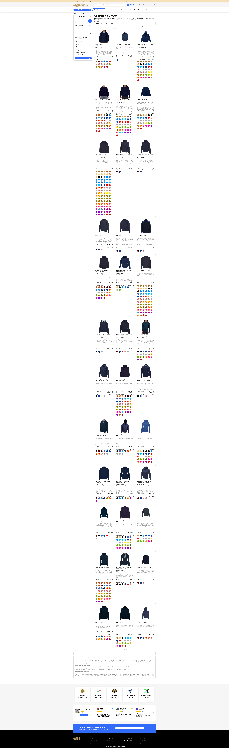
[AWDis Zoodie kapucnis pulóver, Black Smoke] (104, 287)
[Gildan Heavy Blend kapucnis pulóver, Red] (110, 61)
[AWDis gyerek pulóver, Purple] (128, 548)
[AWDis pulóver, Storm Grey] (141, 302)
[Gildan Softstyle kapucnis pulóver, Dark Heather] (151, 69)
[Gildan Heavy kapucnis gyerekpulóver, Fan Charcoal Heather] (143, 354)
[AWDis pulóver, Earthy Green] (141, 304)
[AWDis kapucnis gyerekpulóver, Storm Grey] (128, 404)
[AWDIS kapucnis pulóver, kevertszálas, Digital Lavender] (107, 209)
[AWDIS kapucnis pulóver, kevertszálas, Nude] (110, 174)
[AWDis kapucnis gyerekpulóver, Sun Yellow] (131, 404)
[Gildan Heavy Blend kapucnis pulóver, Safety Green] (99, 67)
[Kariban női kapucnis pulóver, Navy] (102, 636)
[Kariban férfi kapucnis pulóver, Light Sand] (107, 583)
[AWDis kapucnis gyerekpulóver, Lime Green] (117, 409)
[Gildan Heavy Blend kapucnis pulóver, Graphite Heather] (104, 64)
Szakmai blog (133, 9)
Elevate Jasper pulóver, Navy (102, 233)
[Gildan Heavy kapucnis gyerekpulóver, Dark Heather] (141, 354)
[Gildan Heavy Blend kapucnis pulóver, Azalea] (125, 130)
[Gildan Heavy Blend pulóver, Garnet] (96, 115)
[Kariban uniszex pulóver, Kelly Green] (143, 541)
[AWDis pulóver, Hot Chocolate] (151, 286)
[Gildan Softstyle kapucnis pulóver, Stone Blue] (138, 67)
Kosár (91, 742)
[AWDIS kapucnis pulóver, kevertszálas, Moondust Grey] (102, 190)
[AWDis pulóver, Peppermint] (149, 304)
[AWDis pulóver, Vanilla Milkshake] (151, 302)
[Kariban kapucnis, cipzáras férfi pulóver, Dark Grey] (128, 640)
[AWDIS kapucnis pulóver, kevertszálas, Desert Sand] (99, 174)
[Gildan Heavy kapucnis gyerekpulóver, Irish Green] (141, 357)
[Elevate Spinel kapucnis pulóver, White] (125, 352)
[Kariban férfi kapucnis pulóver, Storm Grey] (110, 591)
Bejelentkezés (93, 737)
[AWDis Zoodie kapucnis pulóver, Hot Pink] (96, 298)
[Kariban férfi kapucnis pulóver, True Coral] (99, 585)
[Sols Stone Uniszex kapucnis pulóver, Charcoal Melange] (149, 638)
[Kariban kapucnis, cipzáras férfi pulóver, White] (123, 640)
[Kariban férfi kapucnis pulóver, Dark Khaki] (102, 583)
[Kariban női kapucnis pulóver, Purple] (107, 639)
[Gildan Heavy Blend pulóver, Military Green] (102, 126)
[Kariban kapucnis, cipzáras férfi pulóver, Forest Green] (123, 643)
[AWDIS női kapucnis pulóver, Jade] (141, 459)
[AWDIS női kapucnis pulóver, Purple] (146, 462)
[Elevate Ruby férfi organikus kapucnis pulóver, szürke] (146, 396)
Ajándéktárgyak (79, 41)
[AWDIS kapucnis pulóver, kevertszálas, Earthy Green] (99, 198)
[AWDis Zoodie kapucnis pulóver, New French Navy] (102, 290)
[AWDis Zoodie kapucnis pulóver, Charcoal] (102, 287)
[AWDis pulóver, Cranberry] (146, 315)
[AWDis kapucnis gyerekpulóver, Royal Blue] (123, 401)
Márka (77, 44)
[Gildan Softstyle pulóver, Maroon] (141, 128)
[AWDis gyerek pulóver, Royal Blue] (117, 540)
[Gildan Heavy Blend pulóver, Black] (107, 115)
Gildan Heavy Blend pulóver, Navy (103, 99)
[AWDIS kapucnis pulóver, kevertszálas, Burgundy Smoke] (110, 215)
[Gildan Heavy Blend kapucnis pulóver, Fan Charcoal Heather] (125, 124)
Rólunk (147, 9)
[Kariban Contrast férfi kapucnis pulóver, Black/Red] (99, 451)
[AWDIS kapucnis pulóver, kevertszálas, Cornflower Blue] (96, 180)
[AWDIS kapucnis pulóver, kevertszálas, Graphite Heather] (96, 190)
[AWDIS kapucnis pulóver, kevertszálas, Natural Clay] (102, 172)
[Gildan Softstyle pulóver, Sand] (143, 115)
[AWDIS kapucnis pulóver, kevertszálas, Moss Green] (96, 201)
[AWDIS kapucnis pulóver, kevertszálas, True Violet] (96, 215)
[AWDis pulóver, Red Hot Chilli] (146, 296)
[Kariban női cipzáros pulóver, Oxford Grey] (96, 538)
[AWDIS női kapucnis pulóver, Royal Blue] (149, 454)
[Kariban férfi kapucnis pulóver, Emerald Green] (96, 596)
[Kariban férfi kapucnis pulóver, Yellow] (102, 593)
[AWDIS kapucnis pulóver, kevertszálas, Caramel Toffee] (99, 172)
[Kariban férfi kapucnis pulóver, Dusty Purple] (96, 601)
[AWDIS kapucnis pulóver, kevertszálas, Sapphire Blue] (104, 182)
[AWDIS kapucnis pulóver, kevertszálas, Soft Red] (102, 188)
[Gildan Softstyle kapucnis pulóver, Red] (151, 67)
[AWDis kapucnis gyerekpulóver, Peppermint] (128, 407)
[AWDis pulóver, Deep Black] (151, 288)
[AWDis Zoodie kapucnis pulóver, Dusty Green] (96, 295)
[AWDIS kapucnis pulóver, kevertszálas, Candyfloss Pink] (96, 206)
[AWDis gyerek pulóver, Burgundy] (131, 548)
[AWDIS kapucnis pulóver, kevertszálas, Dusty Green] (96, 198)
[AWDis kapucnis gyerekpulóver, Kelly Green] (125, 407)
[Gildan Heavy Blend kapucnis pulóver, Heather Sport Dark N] (128, 119)
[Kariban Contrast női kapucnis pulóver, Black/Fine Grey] (117, 584)
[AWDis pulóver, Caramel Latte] (138, 288)
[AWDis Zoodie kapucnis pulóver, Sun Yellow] (110, 292)
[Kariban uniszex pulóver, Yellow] (151, 538)
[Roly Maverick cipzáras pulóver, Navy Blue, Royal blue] (141, 251)
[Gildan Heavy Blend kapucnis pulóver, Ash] (99, 64)
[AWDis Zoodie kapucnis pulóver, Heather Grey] (102, 292)
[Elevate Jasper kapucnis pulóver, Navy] (120, 172)
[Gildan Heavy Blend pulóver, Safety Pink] (104, 128)
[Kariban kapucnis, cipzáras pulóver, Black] (117, 451)
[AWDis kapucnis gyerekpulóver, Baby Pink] (128, 409)
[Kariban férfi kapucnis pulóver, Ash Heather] (99, 591)
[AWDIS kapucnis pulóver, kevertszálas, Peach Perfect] (96, 177)
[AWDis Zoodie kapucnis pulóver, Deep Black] (107, 287)
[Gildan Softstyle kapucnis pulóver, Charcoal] (149, 69)
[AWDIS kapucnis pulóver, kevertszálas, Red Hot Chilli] (99, 188)
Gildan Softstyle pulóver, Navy (144, 99)
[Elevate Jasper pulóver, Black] (96, 249)
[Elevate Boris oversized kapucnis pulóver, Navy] (141, 172)
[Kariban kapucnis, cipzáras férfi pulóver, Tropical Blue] (125, 638)
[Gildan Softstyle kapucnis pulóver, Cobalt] (149, 64)
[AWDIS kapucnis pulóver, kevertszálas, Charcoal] (110, 188)
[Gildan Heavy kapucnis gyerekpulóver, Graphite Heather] (146, 354)
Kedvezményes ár (79, 25)
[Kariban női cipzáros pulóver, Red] (107, 536)
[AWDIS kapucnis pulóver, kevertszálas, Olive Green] (99, 201)
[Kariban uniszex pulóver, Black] (141, 536)
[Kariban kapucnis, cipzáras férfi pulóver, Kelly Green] (125, 643)
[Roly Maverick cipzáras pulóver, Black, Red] (138, 251)
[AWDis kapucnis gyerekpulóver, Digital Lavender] (125, 412)
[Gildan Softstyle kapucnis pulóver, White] (141, 69)
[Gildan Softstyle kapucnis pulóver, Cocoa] (141, 61)
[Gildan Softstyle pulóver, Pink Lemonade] (149, 126)
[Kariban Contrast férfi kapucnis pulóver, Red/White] (99, 454)
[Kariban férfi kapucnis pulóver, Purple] (99, 601)
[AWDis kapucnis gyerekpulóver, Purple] (117, 415)
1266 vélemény (82, 712)
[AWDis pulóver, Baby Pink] (138, 310)
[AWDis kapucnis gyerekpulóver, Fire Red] (125, 401)
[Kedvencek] (146, 4)
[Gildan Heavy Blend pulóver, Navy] (107, 118)
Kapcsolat (153, 9)
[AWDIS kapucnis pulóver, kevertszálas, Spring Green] (107, 201)
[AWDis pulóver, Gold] (138, 315)
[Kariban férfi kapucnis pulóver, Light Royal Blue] (102, 588)
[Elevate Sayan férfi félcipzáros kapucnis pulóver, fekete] (96, 396)
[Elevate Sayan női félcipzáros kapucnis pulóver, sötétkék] (141, 498)
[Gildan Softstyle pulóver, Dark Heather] (149, 120)
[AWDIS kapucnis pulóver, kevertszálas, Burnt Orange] (96, 204)
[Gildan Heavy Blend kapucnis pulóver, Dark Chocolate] (96, 61)
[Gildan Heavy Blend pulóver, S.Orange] (96, 128)
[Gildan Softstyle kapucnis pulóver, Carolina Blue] (146, 64)
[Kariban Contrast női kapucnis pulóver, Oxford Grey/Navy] (131, 584)
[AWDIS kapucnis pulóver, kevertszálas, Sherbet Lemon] (110, 193)
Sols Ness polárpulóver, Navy (123, 44)
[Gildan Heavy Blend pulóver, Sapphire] (107, 128)
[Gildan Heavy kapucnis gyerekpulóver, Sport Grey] (149, 354)
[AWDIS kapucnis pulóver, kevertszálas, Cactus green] (107, 196)
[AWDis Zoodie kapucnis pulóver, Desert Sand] (96, 287)
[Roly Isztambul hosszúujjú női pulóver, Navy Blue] (123, 498)
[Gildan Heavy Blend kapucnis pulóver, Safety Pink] (117, 133)
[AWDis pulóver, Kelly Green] (146, 304)
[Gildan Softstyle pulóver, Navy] (146, 118)
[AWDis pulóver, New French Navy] (138, 296)
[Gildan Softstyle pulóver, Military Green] (151, 123)
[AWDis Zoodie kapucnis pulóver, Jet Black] (110, 287)
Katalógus (78, 50)
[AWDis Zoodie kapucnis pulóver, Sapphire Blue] (96, 290)
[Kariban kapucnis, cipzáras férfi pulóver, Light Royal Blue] (128, 638)
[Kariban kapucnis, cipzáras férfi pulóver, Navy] (117, 640)
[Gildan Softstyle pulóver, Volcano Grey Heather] (143, 123)
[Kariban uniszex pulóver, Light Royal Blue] (149, 536)
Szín (77, 47)
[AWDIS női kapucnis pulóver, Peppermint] (143, 459)
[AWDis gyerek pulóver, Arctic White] (117, 542)
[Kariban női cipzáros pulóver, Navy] (104, 536)
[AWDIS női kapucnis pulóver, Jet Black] (149, 451)
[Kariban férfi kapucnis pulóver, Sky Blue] (96, 588)
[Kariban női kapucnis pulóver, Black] (96, 636)
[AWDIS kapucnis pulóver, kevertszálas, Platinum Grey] (104, 190)
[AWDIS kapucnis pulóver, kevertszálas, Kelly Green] (107, 198)
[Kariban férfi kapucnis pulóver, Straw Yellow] (99, 593)
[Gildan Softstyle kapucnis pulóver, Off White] (138, 69)
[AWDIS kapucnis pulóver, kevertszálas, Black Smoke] (107, 172)
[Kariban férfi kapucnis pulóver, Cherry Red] (107, 588)
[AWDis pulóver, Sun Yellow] (149, 302)
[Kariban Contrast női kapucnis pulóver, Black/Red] (120, 584)
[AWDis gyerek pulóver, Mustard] (125, 542)
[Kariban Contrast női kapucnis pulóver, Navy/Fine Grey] (125, 584)
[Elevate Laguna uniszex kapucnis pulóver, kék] (123, 287)
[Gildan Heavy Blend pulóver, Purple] (110, 128)
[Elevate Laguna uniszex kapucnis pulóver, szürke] (117, 290)
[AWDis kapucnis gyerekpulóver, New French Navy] (117, 401)
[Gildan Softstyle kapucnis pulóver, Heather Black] (143, 64)
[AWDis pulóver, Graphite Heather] (141, 299)
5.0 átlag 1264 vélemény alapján (87, 1)
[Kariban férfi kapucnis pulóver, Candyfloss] (104, 599)
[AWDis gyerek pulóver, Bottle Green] (131, 545)
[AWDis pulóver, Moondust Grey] (146, 299)
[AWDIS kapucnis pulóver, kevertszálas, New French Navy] (102, 185)
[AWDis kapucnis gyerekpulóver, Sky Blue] (123, 399)
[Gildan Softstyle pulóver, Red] (149, 118)
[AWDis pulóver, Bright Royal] (143, 291)
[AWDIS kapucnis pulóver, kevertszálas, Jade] (104, 198)
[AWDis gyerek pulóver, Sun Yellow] (128, 542)
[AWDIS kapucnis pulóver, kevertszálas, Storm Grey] (96, 193)
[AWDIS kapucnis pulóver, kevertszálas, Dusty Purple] (96, 212)
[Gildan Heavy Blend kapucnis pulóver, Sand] (125, 116)
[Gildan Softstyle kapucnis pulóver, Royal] (151, 64)
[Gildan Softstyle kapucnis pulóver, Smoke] (143, 72)
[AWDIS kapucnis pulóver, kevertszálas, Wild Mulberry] (102, 215)
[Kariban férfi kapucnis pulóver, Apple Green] (104, 593)
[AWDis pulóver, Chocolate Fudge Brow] (138, 286)
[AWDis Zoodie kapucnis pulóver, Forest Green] (104, 295)
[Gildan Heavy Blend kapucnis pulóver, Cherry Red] (123, 122)
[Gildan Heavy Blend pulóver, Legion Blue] (104, 118)
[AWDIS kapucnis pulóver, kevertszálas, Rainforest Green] (110, 201)
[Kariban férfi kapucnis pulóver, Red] (110, 588)
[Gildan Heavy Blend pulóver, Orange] (110, 126)
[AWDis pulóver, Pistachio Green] (151, 304)
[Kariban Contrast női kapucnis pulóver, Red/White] (128, 584)
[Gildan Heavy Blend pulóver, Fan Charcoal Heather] (102, 123)
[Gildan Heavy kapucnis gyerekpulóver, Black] (138, 352)
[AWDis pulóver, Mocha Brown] (141, 286)
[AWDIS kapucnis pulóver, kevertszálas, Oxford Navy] (96, 182)
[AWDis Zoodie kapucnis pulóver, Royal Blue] (107, 290)
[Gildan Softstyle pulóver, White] (138, 120)
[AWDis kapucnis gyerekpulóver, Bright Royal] (120, 399)
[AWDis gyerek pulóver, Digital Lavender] (125, 548)
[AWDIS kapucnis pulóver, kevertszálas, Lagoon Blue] (110, 180)
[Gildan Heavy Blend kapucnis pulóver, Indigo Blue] (120, 119)
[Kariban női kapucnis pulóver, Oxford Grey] (96, 639)
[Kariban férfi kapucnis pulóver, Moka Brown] (110, 583)
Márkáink (125, 737)
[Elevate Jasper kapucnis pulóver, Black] (117, 172)
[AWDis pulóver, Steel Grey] (138, 302)
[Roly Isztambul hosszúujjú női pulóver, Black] (117, 498)
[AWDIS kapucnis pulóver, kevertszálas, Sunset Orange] (107, 204)
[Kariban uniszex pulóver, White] (141, 538)
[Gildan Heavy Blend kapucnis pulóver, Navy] (104, 61)
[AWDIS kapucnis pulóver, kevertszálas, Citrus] (99, 193)
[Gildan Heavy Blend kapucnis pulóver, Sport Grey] (107, 64)
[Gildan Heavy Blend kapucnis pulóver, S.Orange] (102, 67)
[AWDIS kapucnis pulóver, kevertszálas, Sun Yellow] (96, 196)
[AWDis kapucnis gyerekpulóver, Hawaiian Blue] (125, 399)
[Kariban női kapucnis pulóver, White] (107, 636)
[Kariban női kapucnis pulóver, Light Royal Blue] (99, 636)
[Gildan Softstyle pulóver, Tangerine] (141, 126)
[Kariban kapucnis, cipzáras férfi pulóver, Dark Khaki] (131, 640)
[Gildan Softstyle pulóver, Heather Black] (151, 115)
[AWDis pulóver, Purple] (151, 313)
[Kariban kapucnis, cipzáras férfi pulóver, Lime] (128, 643)
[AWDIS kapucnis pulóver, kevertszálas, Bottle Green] (104, 196)
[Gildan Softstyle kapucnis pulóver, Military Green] (143, 75)
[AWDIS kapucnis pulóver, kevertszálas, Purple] (110, 212)
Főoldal (74, 13)
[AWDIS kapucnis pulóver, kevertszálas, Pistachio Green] (104, 201)
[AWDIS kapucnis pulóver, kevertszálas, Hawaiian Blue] (104, 180)
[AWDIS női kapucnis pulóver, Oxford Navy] (146, 454)
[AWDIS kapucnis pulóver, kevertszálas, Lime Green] (110, 198)
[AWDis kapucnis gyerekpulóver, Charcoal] (120, 404)
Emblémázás (141, 9)
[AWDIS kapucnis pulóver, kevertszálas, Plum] (107, 212)
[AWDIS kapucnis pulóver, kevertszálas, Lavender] (99, 212)
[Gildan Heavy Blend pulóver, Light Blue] (102, 118)
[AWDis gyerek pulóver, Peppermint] (120, 545)
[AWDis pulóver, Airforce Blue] (141, 291)
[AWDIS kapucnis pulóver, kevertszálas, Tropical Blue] (107, 182)
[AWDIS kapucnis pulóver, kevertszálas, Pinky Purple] (104, 212)
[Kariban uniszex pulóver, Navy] (146, 536)
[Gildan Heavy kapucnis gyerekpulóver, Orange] (146, 357)
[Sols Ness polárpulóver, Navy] (117, 60)
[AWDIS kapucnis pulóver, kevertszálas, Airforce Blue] (104, 177)
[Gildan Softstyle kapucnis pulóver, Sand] (149, 61)
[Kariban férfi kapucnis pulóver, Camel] (96, 583)
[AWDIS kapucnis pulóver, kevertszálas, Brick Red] (107, 185)
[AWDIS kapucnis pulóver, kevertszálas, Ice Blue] (110, 182)
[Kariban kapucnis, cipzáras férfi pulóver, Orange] (131, 643)
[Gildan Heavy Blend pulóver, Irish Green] (99, 126)
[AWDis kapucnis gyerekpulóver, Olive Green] (123, 409)
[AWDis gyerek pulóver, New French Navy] (128, 540)
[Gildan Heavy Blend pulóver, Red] (104, 120)
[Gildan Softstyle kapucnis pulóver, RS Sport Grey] (146, 72)
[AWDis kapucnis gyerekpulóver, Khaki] (120, 415)
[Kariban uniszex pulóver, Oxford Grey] (149, 538)
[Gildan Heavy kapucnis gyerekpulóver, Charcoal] (141, 352)
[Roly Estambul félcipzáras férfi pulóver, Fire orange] (110, 498)
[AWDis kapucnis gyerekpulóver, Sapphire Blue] (131, 399)
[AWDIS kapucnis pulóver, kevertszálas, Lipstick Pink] (110, 206)
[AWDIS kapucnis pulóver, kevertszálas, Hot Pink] (107, 206)
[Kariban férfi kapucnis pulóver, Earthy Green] (110, 593)
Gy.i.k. (141, 742)
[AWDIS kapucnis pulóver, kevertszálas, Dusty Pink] (99, 206)
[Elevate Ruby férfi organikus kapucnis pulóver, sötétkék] (141, 396)
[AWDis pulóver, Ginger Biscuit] (141, 288)
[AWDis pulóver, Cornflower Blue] (146, 291)
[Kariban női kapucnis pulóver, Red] (104, 636)
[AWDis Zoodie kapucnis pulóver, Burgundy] (104, 298)
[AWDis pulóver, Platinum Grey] (149, 299)
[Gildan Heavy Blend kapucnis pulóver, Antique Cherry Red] (120, 122)
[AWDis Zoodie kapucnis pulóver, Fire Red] (110, 290)
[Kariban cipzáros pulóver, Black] (138, 583)
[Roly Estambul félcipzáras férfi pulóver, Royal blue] (99, 498)
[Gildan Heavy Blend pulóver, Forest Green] (96, 126)
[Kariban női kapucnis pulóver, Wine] (110, 639)
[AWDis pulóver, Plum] (149, 313)
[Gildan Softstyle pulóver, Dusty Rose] (143, 126)
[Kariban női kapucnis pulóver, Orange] (104, 639)
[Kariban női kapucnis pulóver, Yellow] (99, 639)
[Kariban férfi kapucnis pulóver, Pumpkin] (102, 599)
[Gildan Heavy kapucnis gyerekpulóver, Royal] (149, 352)
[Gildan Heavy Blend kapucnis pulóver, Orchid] (125, 133)
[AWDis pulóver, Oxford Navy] (151, 291)
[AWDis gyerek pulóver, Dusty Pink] (120, 548)
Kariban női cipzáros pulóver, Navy (103, 520)
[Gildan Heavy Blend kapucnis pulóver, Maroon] (107, 67)
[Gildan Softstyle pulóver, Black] (149, 115)
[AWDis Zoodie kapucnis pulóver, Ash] (99, 292)
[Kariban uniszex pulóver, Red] (138, 538)
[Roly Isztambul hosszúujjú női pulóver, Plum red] (131, 498)
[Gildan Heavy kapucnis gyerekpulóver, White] (138, 354)
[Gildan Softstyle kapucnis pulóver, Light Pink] (143, 77)
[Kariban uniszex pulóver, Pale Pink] (149, 541)
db (154, 4)
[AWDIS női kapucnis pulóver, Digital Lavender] (143, 462)
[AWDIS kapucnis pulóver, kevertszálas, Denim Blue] (99, 180)
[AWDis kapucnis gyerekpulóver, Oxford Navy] (120, 401)
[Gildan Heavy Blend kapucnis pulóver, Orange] (120, 130)
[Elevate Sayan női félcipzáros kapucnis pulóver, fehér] (143, 498)
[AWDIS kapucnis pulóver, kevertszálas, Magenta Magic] (96, 209)
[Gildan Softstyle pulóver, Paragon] (138, 123)
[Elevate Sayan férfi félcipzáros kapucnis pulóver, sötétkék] (99, 396)
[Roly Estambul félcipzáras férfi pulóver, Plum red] (96, 501)
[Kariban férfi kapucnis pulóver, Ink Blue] (107, 585)
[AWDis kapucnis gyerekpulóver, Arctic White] (131, 401)
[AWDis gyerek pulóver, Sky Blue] (123, 540)
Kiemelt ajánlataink (128, 740)
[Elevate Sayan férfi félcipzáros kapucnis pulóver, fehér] (102, 396)
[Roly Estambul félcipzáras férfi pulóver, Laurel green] (107, 498)
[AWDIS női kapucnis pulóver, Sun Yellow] (151, 456)
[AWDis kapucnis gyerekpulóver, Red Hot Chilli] (128, 401)
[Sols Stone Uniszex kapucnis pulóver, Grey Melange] (151, 638)
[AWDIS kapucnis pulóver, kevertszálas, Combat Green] (110, 196)
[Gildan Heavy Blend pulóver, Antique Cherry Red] (96, 120)
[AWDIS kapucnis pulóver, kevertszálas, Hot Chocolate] (110, 172)
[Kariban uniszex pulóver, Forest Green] (141, 541)
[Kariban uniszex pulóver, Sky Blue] (143, 536)
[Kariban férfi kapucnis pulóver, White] (96, 591)
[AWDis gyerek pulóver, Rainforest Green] (123, 545)
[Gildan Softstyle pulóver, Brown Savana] (138, 115)
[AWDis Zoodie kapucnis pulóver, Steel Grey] (104, 292)
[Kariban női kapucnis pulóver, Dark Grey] (110, 636)
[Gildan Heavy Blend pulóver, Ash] (110, 120)
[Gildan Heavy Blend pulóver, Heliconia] (99, 128)
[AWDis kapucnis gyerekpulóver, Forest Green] (123, 407)
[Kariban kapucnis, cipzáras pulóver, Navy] (125, 451)
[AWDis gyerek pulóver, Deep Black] (123, 537)
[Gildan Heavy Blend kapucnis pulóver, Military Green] (125, 127)
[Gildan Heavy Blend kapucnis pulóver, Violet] (131, 133)
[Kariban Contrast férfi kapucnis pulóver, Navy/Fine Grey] (110, 451)
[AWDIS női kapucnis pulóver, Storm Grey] (149, 456)
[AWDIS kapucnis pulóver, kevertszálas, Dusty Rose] (102, 206)
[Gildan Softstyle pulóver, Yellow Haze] (146, 123)
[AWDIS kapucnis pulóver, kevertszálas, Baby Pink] (110, 204)
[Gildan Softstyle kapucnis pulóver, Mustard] (146, 61)
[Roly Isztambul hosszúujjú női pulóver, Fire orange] (128, 498)
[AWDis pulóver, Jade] (143, 304)
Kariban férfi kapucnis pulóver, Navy (103, 567)
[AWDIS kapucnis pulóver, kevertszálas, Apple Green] (102, 196)
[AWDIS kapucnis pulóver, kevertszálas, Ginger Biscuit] (104, 174)
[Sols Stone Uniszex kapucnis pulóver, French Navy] (141, 638)
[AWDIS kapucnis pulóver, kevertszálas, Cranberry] (104, 209)
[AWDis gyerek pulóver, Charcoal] (117, 537)
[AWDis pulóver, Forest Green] (146, 307)
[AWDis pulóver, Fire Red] (143, 296)
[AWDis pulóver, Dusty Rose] (146, 310)
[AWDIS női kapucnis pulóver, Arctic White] (141, 456)
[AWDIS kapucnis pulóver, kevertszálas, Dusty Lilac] (110, 209)
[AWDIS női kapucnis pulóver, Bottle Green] (146, 459)
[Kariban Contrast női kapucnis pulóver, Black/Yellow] (123, 584)
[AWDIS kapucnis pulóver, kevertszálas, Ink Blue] (107, 180)
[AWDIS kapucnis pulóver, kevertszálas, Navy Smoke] (104, 185)
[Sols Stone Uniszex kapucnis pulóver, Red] (146, 638)
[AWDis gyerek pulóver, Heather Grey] (120, 542)
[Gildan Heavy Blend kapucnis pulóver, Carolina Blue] (102, 61)
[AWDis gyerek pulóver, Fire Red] (131, 540)
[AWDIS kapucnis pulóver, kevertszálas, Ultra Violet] (99, 215)
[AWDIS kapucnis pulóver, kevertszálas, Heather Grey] (99, 190)
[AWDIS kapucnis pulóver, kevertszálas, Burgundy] (107, 215)
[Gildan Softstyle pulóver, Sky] (141, 118)
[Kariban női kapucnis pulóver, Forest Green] (102, 639)
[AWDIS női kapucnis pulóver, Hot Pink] (141, 462)
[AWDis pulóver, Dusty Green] (138, 304)
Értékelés (109, 742)
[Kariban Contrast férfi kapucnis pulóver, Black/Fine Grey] (96, 451)
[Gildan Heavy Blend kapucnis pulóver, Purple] (104, 67)
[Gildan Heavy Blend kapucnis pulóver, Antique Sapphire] (120, 133)
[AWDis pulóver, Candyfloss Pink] (141, 310)
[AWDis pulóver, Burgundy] (143, 315)
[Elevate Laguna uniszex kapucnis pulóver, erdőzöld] (120, 290)
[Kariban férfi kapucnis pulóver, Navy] (104, 588)
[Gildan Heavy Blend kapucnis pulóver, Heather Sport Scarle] (125, 122)
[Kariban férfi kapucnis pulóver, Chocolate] (99, 583)
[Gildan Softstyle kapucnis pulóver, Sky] (141, 67)
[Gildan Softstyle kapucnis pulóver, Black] (141, 64)
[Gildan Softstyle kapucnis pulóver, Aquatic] (138, 75)
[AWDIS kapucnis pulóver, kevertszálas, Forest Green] (102, 198)
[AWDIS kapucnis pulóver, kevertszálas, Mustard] (104, 193)
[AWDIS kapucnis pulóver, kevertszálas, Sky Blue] (102, 182)
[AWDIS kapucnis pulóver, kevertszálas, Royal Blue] (99, 182)
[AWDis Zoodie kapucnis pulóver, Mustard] (99, 287)
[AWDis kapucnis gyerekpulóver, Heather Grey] (123, 404)
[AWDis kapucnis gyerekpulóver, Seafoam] (123, 412)
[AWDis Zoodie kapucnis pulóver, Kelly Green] (99, 295)
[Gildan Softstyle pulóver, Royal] (138, 118)
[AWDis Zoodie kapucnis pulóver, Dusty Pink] (110, 295)
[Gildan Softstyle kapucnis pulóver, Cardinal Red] (149, 67)
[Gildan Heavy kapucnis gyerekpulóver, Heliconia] (149, 357)
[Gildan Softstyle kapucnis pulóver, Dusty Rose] (141, 77)
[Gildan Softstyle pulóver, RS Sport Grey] (141, 123)
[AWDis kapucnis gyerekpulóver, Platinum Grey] (125, 404)
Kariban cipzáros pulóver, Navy (144, 567)
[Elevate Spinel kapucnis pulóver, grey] (128, 352)
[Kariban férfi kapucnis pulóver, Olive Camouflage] (110, 596)
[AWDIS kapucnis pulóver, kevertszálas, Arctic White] (104, 188)
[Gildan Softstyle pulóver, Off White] (151, 118)
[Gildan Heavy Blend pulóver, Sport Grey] (107, 123)
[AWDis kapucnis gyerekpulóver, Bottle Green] (117, 407)
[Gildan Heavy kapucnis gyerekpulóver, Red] (151, 352)
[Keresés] (128, 5)
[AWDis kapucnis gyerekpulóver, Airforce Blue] (117, 399)
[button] (153, 712)
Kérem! (147, 728)
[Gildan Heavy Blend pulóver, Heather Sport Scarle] (102, 120)
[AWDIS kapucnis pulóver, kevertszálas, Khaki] (104, 215)
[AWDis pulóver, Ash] (151, 296)
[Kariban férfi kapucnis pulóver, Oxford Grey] (107, 591)
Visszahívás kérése (110, 738)
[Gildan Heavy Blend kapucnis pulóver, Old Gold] (123, 116)
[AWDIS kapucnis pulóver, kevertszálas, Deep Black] (99, 177)
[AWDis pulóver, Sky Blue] (146, 294)
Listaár (90, 25)
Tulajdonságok (79, 54)
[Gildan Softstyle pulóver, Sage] (138, 126)
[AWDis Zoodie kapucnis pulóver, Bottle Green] (102, 295)
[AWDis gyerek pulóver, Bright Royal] (128, 537)
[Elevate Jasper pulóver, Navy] (99, 249)
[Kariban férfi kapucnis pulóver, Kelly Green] (104, 596)
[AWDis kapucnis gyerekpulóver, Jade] (120, 409)
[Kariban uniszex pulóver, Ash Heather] (143, 538)
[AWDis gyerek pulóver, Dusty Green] (131, 542)
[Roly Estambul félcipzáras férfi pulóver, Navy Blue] (104, 498)
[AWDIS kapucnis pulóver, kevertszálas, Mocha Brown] (104, 172)
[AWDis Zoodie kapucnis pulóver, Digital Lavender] (99, 298)
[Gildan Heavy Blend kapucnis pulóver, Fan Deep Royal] (117, 119)
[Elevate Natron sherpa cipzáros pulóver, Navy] (99, 352)
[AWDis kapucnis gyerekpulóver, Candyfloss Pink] (131, 409)
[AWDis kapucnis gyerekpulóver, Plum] (131, 412)
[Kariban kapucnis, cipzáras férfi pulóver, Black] (123, 638)
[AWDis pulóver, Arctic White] (149, 296)
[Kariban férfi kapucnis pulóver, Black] (102, 585)
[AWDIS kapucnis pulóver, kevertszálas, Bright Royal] (110, 177)
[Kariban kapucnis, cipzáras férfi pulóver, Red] (120, 640)
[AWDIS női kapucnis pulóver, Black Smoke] (143, 451)
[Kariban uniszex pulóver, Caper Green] (138, 541)
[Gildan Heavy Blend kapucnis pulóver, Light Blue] (125, 119)
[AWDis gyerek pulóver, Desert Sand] (120, 537)
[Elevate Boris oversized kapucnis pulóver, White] (143, 172)
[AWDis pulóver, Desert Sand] (146, 286)
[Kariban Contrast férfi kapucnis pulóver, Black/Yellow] (102, 451)
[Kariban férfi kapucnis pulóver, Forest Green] (99, 596)
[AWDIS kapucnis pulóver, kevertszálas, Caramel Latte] (96, 174)
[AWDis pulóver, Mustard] (143, 302)
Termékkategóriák (94, 738)
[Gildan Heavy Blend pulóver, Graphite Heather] (104, 123)
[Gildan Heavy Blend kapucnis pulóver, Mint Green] (128, 127)
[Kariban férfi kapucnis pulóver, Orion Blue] (110, 585)
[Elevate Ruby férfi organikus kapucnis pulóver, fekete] (138, 396)
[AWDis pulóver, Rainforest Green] (138, 307)
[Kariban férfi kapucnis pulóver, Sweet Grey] (96, 593)
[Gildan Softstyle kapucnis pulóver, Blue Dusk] (143, 67)
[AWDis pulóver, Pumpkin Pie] (146, 302)
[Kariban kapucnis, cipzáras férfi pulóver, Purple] (120, 646)
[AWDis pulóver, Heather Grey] (143, 299)
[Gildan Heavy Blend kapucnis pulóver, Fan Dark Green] (117, 130)
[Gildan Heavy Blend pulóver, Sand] (102, 115)
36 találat (132, 4)
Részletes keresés (93, 740)
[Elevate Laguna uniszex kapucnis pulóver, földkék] (125, 287)
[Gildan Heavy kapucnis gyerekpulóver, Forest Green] (138, 357)
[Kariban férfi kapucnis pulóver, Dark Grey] (102, 591)
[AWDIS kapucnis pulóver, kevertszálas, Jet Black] (102, 177)
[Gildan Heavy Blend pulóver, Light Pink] (102, 128)
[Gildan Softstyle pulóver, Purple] (151, 126)
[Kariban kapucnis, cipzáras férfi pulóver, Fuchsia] (117, 646)
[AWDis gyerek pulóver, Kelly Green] (117, 545)
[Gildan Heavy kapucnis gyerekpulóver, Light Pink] (151, 357)
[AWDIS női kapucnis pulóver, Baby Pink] (149, 459)
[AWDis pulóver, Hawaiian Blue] (141, 294)
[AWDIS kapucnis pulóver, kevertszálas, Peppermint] (102, 201)
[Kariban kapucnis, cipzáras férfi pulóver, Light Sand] (120, 638)
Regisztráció (92, 743)
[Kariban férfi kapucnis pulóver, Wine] (102, 601)
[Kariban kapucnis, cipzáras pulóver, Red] (128, 451)
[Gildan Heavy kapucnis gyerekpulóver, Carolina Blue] (143, 352)
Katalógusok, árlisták (128, 738)
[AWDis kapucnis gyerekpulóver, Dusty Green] (120, 407)
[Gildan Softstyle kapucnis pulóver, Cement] (146, 69)
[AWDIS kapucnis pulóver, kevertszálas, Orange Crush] (102, 204)
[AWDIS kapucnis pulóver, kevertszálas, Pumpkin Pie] (104, 204)
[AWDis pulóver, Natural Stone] (143, 288)
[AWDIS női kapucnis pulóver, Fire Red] (151, 454)
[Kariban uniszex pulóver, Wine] (151, 541)
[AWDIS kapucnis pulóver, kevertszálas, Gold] (102, 193)
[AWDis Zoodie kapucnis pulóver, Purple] (102, 298)
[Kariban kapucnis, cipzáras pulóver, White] (131, 451)
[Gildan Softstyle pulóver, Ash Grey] (141, 120)
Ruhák (77, 42)
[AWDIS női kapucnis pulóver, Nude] (141, 451)
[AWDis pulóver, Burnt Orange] (149, 307)
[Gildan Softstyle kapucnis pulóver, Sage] (149, 75)
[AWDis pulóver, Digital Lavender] (141, 313)
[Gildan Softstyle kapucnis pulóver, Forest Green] (141, 75)
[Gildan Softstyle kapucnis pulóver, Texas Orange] (138, 77)
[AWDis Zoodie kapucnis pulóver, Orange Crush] (107, 295)
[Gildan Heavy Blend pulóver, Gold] (110, 123)
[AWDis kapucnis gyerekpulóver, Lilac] (128, 412)
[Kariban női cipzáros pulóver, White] (110, 536)
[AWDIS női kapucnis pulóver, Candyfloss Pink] (151, 459)
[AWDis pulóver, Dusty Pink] (143, 310)
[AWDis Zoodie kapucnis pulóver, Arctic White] (96, 292)
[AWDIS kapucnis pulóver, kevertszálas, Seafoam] (99, 185)
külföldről (77, 37)
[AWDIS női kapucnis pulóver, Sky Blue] (141, 454)
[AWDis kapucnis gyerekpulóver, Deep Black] (128, 396)
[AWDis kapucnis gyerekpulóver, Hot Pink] (120, 412)
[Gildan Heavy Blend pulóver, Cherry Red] (99, 120)
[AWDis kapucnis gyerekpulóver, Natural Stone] (120, 396)
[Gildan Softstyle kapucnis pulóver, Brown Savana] (138, 61)
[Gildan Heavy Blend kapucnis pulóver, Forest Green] (110, 64)
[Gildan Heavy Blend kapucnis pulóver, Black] (99, 61)
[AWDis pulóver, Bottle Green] (143, 307)
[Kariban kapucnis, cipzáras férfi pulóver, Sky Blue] (131, 638)
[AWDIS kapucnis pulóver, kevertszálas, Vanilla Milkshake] (99, 196)
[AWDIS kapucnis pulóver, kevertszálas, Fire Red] (110, 185)
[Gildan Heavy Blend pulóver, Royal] (110, 118)
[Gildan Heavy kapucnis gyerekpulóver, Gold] (151, 354)
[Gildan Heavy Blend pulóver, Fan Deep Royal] (110, 115)
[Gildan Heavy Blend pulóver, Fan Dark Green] (107, 126)
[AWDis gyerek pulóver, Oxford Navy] (131, 537)
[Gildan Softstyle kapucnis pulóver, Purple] (149, 77)
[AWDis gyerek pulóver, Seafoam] (128, 545)
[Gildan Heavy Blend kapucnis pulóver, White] (96, 64)
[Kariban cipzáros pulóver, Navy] (141, 583)
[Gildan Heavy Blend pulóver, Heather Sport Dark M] (99, 131)
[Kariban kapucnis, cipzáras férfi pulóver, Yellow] (120, 643)
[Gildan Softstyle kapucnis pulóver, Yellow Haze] (151, 72)
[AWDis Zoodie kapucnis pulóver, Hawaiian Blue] (99, 290)
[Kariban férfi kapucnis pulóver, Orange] (99, 599)
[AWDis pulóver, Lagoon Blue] (149, 291)
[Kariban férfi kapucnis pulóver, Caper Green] (107, 593)
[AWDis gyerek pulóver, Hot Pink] (123, 548)
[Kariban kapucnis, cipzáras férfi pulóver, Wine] (125, 646)
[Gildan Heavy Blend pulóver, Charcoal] (96, 123)
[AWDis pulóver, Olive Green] (143, 286)
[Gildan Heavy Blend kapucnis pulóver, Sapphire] (123, 133)
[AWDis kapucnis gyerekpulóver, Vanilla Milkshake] (123, 396)
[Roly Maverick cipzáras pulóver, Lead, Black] (143, 251)
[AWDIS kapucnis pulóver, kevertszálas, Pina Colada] (107, 193)
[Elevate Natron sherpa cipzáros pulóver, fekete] (96, 352)
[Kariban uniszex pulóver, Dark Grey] (146, 538)
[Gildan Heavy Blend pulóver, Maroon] (99, 115)
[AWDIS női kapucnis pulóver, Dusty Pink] (138, 462)
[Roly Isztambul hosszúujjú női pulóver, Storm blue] (120, 498)
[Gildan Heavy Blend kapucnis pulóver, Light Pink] (131, 130)
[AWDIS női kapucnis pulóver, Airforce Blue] (151, 451)
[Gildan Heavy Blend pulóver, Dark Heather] (99, 123)
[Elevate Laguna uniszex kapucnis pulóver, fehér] (131, 287)
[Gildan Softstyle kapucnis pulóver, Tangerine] (151, 75)
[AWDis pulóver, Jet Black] (138, 291)
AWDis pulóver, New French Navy (145, 270)
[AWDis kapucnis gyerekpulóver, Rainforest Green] (131, 407)
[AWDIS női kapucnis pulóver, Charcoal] (138, 451)
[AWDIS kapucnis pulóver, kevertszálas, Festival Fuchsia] (104, 206)
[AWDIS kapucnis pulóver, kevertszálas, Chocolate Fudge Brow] (96, 172)
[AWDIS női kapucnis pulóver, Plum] (151, 462)
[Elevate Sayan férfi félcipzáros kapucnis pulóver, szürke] (104, 396)
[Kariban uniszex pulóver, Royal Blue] (151, 536)
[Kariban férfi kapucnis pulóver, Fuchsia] (107, 599)
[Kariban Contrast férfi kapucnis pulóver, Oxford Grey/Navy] (107, 454)
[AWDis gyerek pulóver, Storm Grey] (123, 542)
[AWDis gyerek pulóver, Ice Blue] (120, 540)
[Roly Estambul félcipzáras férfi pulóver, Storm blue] (102, 498)
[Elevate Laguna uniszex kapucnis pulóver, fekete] (120, 287)
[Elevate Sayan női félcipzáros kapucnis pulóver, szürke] (146, 498)
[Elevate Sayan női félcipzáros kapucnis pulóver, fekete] (138, 498)
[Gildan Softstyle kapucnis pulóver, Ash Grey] (143, 69)
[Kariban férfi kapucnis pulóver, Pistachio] (96, 599)
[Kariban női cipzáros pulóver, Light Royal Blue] (102, 536)
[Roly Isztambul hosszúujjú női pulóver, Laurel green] (125, 498)
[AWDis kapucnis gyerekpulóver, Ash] (117, 404)
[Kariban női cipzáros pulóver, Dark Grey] (99, 536)
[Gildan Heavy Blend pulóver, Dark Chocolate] (104, 115)
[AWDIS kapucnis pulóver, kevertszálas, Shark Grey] (107, 190)
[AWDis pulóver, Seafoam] (149, 294)
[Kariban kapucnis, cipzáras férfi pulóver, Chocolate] (117, 638)
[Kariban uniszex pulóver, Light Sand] (138, 536)
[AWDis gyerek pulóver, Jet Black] (125, 537)
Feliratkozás (122, 9)
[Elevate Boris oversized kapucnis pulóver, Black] (138, 172)
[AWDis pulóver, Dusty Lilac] (143, 313)
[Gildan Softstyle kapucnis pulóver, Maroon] (143, 61)
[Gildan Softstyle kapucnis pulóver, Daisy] (149, 72)
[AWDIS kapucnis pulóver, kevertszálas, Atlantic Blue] (107, 177)
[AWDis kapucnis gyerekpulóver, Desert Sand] (117, 396)
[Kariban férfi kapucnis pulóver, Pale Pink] (110, 599)
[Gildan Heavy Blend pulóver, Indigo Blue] (96, 118)
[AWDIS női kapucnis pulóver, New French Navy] (143, 454)
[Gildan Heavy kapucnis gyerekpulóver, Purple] (138, 360)
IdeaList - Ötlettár (127, 742)
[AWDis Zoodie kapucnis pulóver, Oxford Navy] (104, 290)
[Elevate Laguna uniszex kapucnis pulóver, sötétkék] (128, 287)
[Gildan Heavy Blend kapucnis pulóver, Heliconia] (128, 130)
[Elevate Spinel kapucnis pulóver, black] (117, 352)
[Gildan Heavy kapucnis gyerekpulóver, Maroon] (141, 360)
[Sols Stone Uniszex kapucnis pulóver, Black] (138, 638)
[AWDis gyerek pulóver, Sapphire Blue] (125, 540)
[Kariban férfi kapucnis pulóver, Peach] (96, 585)
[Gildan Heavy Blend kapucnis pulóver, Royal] (107, 61)
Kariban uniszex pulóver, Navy (144, 520)
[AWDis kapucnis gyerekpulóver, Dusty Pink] (117, 412)
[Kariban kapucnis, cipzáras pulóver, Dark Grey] (117, 454)
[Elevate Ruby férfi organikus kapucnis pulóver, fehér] (143, 396)
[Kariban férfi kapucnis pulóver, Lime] (107, 596)
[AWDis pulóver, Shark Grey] (151, 299)
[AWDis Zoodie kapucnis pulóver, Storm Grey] (107, 292)
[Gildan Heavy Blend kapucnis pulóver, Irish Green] (96, 67)
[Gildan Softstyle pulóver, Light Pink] (146, 126)
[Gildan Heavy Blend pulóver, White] (107, 120)
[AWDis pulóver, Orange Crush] (151, 307)
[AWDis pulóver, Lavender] (146, 313)
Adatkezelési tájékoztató (145, 738)
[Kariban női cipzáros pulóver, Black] (96, 536)
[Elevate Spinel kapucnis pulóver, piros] (123, 352)
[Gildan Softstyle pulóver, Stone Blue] (143, 118)
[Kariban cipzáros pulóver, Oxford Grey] (143, 583)
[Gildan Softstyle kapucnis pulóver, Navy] (146, 67)
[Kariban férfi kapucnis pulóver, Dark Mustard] (104, 583)
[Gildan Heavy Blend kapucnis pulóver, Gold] (117, 127)
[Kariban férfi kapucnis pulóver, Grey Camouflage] (104, 591)
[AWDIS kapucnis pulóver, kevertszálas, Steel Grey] (110, 190)
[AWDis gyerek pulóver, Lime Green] (125, 545)
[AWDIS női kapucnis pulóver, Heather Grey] (146, 456)
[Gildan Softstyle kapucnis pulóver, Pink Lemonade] (146, 77)
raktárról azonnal (79, 36)
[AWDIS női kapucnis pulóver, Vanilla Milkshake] (143, 456)
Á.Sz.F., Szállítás (143, 737)
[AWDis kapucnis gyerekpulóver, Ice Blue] (128, 399)
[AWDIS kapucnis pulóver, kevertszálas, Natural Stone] (107, 174)
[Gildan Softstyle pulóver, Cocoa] (141, 115)
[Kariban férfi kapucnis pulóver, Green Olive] (102, 596)
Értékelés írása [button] (84, 715)
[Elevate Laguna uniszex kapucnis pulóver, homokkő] (117, 287)
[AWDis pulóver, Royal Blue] (141, 296)
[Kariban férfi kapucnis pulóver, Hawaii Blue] (104, 585)
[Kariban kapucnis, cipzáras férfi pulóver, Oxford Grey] (117, 643)
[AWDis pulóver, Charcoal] (138, 299)
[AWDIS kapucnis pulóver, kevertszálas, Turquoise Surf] (102, 209)
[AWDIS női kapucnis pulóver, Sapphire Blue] (138, 454)
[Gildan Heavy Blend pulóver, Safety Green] (104, 126)
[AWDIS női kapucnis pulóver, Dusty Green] (138, 459)
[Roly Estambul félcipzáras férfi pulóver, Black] (96, 498)
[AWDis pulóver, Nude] (146, 288)
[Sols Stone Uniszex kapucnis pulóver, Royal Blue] (143, 638)
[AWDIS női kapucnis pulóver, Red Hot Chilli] (138, 456)
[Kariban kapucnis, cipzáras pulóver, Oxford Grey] (120, 454)
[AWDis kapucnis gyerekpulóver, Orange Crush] (125, 409)
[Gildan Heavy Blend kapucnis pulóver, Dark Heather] (102, 64)
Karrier (127, 9)
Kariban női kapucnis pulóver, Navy (103, 620)
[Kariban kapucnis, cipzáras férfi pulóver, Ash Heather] (125, 640)
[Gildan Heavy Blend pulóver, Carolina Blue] (99, 118)
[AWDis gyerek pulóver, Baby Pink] (117, 548)
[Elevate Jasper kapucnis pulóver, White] (123, 172)
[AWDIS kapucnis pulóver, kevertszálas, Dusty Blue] (102, 180)
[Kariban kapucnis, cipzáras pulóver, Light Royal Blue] (120, 451)
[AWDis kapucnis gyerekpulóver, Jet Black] (131, 396)
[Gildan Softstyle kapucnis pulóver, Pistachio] (146, 75)
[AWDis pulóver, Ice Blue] (143, 294)
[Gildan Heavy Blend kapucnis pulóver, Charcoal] (120, 124)
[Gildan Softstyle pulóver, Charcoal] (146, 120)
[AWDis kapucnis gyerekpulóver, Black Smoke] (125, 396)
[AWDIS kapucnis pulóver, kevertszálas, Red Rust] (96, 188)
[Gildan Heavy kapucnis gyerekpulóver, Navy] (146, 352)
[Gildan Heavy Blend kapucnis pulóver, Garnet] (117, 116)
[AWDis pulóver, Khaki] (141, 315)
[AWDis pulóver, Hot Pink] (151, 310)
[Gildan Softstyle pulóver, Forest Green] (149, 123)
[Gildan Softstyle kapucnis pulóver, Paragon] (141, 72)
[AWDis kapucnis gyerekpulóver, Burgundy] (123, 415)
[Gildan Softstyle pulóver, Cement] (143, 120)
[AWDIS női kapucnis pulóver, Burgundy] (149, 462)
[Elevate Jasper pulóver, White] (102, 249)
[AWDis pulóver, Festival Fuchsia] (149, 310)
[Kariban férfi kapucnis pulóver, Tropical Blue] (99, 588)
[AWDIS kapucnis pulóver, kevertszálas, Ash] (107, 188)
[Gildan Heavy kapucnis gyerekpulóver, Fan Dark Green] (143, 357)
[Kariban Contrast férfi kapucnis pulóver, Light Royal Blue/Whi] (104, 451)
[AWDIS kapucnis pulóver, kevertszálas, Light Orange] (99, 204)
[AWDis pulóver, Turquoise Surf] (151, 294)
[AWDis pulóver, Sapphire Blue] (138, 294)
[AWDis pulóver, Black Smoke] (149, 286)
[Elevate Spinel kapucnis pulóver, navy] (120, 352)
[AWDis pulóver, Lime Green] (141, 307)
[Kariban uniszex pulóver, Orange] (146, 541)
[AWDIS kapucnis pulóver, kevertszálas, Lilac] (102, 212)
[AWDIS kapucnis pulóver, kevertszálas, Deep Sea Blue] (102, 174)
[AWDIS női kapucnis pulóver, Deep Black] (146, 451)
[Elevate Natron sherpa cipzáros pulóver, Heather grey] (102, 352)
